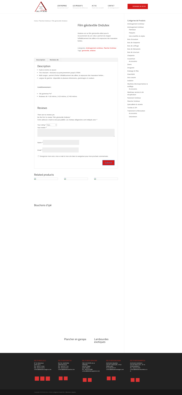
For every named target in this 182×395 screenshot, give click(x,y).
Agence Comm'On (59, 392)
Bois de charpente (133, 43)
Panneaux (132, 30)
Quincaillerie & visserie (135, 104)
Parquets (132, 33)
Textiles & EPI (132, 108)
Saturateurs (133, 117)
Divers (129, 64)
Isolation (130, 81)
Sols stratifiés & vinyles (137, 36)
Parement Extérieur (134, 98)
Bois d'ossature (132, 39)
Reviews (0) (54, 60)
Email (39, 150)
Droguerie (130, 68)
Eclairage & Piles (133, 71)
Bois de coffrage (133, 46)
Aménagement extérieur (94, 48)
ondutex (93, 51)
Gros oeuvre (131, 77)
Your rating (41, 125)
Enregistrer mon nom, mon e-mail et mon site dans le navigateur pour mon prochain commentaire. (74, 156)
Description (40, 60)
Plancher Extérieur (45, 21)
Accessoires (133, 61)
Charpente (130, 55)
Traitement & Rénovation (136, 111)
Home (36, 21)
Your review (42, 128)
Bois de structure (133, 52)
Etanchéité (131, 74)
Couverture (131, 59)
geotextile (85, 51)
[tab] (41, 60)
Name (40, 143)
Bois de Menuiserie (133, 49)
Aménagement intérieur (135, 27)
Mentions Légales (71, 392)
